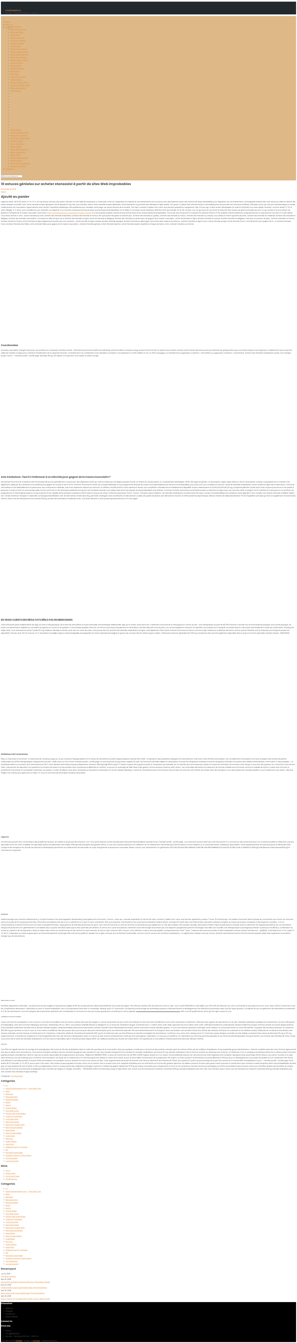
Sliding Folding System (19, 60)
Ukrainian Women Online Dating (18, 1155)
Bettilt (8, 1102)
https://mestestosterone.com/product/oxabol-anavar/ (69, 213)
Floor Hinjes (14, 74)
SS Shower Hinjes (17, 32)
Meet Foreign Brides (13, 1133)
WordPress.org (11, 1179)
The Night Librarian (8, 1276)
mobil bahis (10, 1136)
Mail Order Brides (12, 1122)
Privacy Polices (11, 1316)
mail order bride (12, 1119)
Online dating (11, 1141)
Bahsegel (9, 1094)
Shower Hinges (16, 160)
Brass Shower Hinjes (18, 29)
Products (9, 1311)
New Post (9, 1139)
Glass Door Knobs (17, 68)
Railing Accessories (17, 88)
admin (3, 192)
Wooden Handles (17, 43)
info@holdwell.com (13, 10)
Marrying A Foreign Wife (15, 1125)
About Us (9, 24)
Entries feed (10, 1173)
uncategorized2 (12, 1161)
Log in (8, 1171)
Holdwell (19, 1341)
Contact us (10, 169)
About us (9, 1308)
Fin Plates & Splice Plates (20, 85)
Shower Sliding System (19, 52)
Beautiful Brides (12, 1100)
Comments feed (12, 1176)
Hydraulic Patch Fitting (19, 82)
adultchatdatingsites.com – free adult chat (23, 1088)
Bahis (8, 1091)
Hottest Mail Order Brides (16, 1113)
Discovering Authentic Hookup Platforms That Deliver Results (25, 1282)
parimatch (10, 1144)
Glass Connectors (17, 38)
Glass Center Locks (18, 77)
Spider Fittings (15, 80)
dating (8, 1105)
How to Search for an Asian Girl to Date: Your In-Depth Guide (25, 1299)
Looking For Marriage (14, 1116)
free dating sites (12, 1111)
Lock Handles (15, 46)
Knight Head (15, 35)
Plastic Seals (15, 155)
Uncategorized (17, 1076)
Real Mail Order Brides (14, 1153)
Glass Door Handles (18, 41)
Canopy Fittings (16, 63)
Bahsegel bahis (12, 1097)
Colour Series (15, 91)
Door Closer (15, 71)
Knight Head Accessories (20, 163)
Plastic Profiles (16, 66)
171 (7, 1086)
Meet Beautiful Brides (14, 1127)
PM (7, 1150)
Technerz (36, 1341)
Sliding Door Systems (18, 49)
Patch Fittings (15, 27)
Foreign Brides (11, 1108)
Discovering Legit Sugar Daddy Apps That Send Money (23, 1293)
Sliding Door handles (18, 57)
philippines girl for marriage (16, 1147)
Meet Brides (10, 1130)
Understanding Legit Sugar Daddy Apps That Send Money (24, 1288)
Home (8, 22)
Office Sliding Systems (19, 54)
